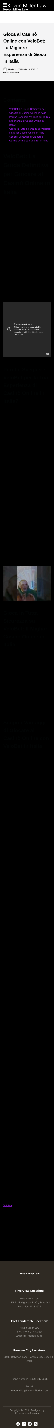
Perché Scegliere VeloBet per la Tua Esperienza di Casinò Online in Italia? (29, 120)
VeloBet (7, 1205)
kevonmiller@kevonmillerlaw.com (29, 1390)
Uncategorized (11, 72)
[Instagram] (30, 1424)
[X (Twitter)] (36, 1424)
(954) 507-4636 (39, 1378)
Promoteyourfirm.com (27, 1413)
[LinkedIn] (24, 1424)
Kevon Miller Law (27, 6)
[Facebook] (18, 1424)
